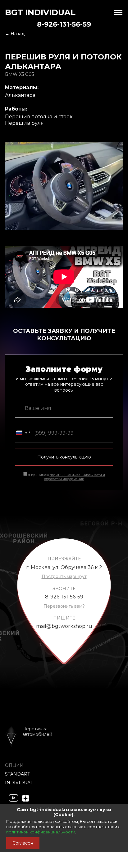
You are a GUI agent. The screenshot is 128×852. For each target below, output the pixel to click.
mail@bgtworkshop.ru (64, 626)
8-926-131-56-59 (64, 24)
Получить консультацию (64, 457)
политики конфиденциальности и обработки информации (74, 477)
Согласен (22, 843)
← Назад (15, 34)
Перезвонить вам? (64, 606)
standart (17, 774)
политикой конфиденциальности (40, 831)
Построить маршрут (64, 576)
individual (19, 782)
